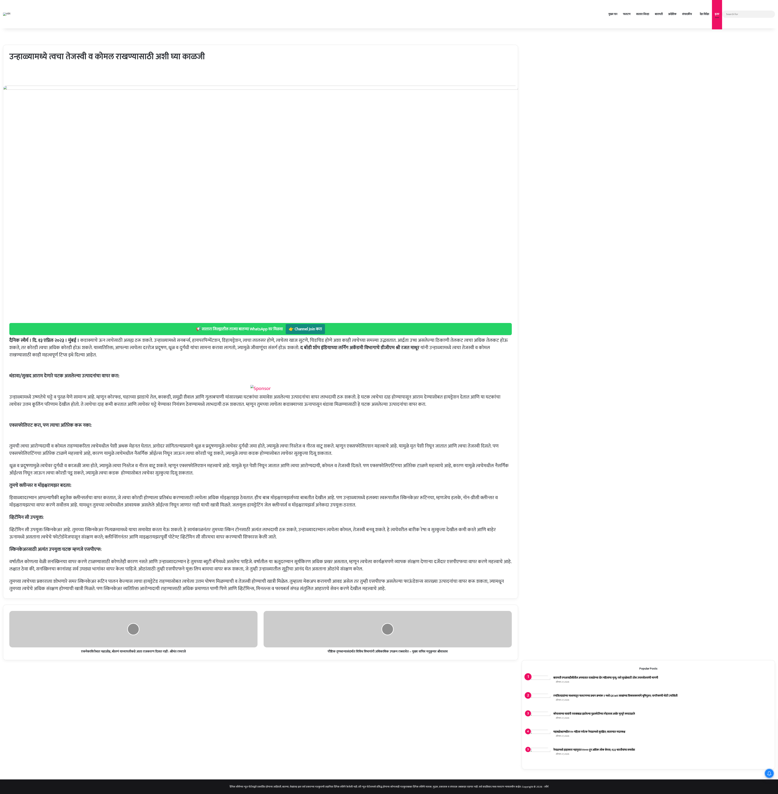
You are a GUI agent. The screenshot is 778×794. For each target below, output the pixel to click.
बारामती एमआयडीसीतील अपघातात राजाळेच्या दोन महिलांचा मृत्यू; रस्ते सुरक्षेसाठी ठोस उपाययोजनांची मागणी (605, 677)
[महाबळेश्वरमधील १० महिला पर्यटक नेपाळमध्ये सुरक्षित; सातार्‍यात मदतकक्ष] (539, 737)
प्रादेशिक (672, 14)
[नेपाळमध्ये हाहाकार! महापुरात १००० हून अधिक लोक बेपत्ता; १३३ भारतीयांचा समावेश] (539, 755)
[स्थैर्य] (6, 14)
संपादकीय (687, 14)
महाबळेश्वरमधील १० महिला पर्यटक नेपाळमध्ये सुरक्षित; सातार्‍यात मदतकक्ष (589, 731)
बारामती (659, 14)
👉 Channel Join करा (305, 329)
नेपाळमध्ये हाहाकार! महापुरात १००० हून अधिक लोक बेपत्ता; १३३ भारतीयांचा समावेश (594, 749)
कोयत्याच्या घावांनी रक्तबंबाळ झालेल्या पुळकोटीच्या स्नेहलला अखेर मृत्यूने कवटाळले (594, 713)
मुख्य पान (612, 14)
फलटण (627, 14)
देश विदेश (704, 14)
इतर (717, 14)
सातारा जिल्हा (642, 14)
